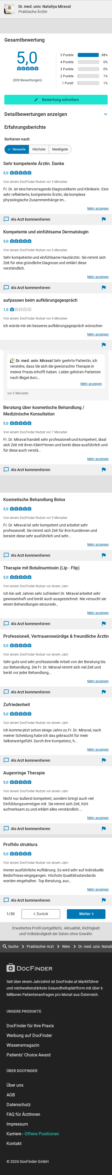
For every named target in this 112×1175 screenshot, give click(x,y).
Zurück (42, 914)
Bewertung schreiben (60, 100)
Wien (66, 946)
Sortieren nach (17, 139)
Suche (13, 946)
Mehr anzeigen (98, 208)
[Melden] (105, 219)
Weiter (85, 914)
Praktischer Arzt (40, 946)
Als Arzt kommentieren (30, 219)
